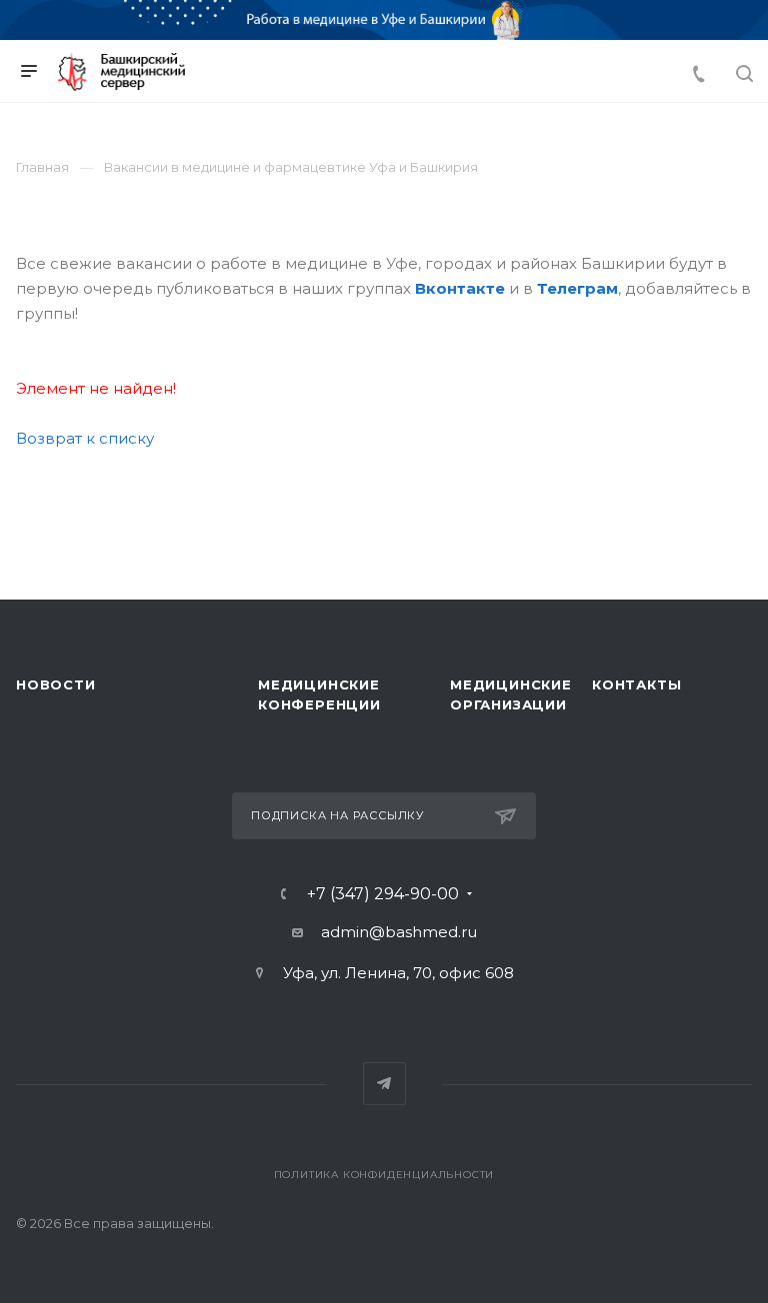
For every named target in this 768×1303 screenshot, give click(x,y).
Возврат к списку (85, 438)
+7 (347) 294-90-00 (383, 894)
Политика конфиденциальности (384, 1174)
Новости (56, 684)
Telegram (384, 1083)
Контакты (636, 684)
